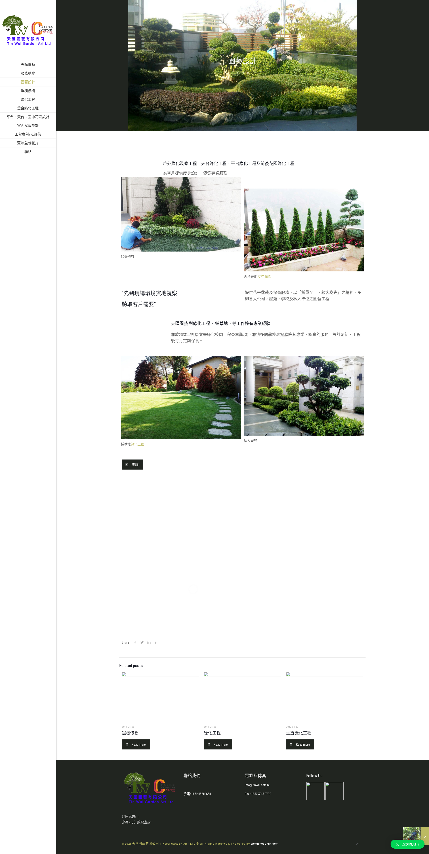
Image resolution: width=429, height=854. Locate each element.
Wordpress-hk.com (265, 843)
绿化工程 (137, 444)
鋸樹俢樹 (130, 732)
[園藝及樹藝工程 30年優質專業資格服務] (28, 30)
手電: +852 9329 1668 (197, 794)
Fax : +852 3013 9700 (258, 794)
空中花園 (264, 276)
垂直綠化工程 (298, 732)
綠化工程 (212, 732)
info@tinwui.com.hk (257, 785)
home (245, 72)
